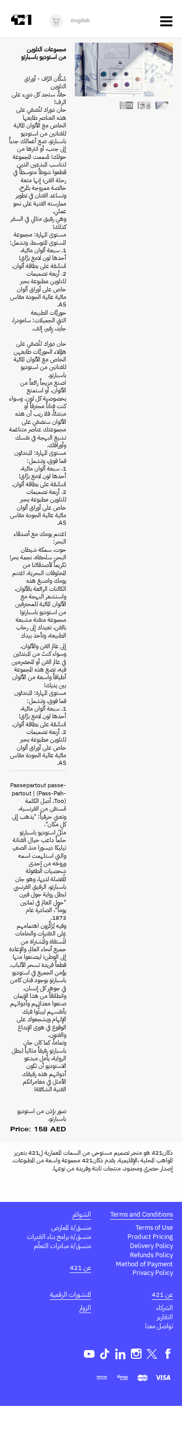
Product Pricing (150, 1236)
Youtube (89, 1354)
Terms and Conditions (141, 1214)
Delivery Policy (151, 1246)
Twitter (152, 1354)
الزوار (85, 1308)
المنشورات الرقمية (70, 1294)
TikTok (105, 1354)
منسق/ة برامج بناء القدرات (59, 1236)
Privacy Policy (152, 1273)
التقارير (165, 1317)
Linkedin (120, 1354)
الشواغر (81, 1214)
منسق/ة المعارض (71, 1227)
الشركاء (164, 1308)
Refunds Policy (151, 1255)
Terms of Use (154, 1227)
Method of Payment (144, 1264)
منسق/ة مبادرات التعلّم (62, 1246)
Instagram (136, 1354)
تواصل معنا (159, 1326)
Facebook (167, 1354)
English (80, 21)
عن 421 (80, 1267)
